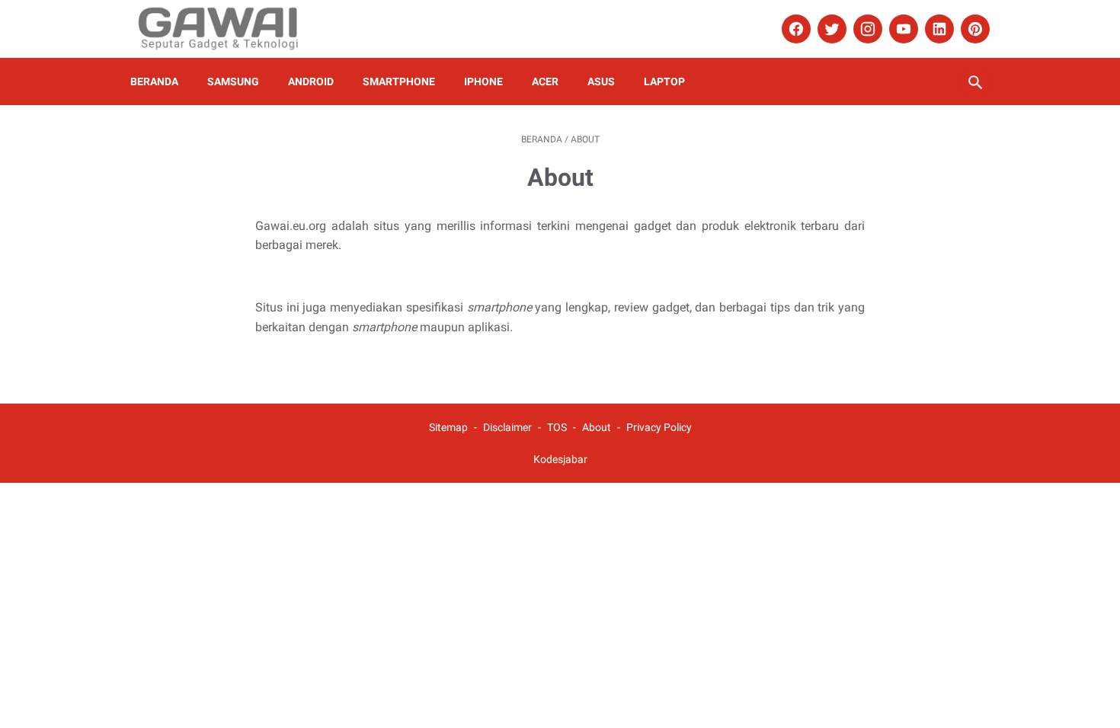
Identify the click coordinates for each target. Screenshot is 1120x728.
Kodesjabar (560, 459)
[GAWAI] (228, 29)
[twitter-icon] (830, 29)
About (597, 427)
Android (311, 81)
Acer (545, 81)
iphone (483, 81)
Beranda (154, 81)
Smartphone (399, 81)
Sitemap (448, 427)
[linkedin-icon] (937, 29)
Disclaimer (507, 427)
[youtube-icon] (901, 29)
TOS (557, 427)
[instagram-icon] (866, 29)
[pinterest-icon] (973, 29)
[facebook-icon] (794, 29)
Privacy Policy (659, 427)
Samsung (233, 81)
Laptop (664, 81)
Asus (601, 81)
